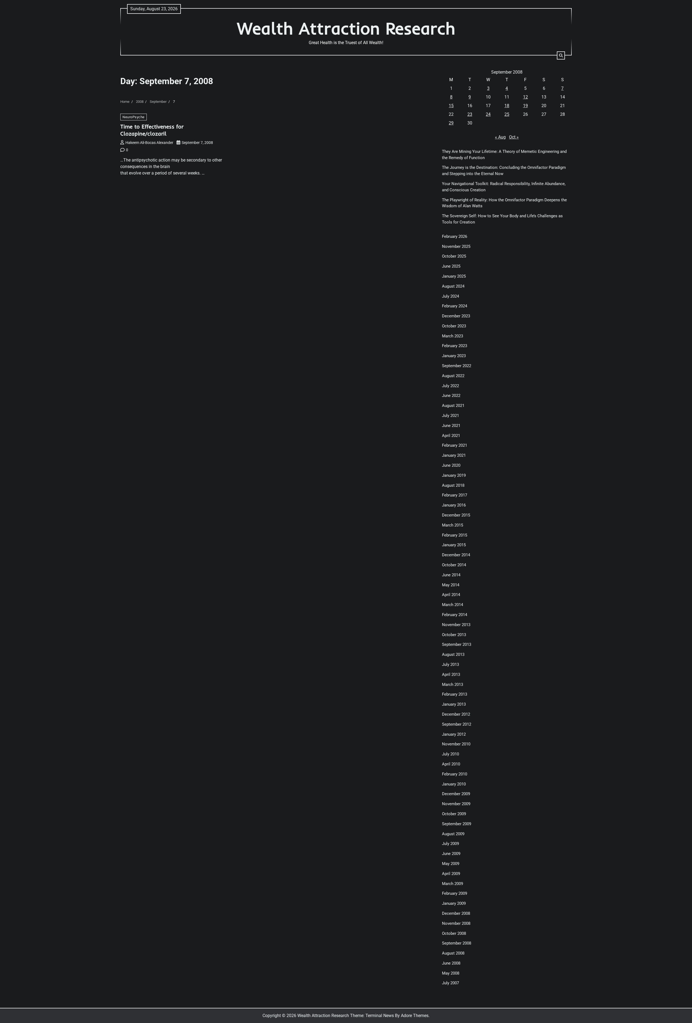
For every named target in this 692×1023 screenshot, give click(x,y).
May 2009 (450, 863)
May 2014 (450, 585)
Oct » (514, 137)
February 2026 (454, 236)
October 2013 (454, 634)
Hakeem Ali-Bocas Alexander (149, 142)
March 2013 (452, 684)
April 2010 (451, 764)
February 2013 (454, 694)
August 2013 (453, 654)
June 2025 (451, 266)
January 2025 (454, 276)
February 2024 (454, 306)
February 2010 (454, 774)
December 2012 (456, 714)
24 (488, 114)
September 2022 (456, 365)
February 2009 (454, 893)
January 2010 (454, 784)
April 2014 (451, 594)
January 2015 (454, 544)
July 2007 (450, 983)
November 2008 (456, 923)
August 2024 (453, 286)
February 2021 (454, 445)
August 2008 (453, 953)
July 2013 (450, 664)
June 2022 (451, 395)
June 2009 (451, 853)
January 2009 (454, 903)
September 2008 (456, 943)
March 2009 (452, 883)
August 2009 (453, 833)
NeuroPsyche (133, 117)
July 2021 (450, 415)
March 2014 (452, 604)
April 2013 (451, 674)
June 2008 (451, 963)
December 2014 (456, 554)
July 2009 (450, 843)
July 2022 (450, 385)
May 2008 (450, 973)
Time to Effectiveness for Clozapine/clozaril (152, 130)
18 (506, 105)
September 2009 (456, 823)
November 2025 (456, 246)
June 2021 (451, 425)
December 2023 (456, 316)
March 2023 (452, 336)
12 (525, 97)
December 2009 (456, 793)
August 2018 (453, 485)
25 (506, 114)
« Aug (500, 137)
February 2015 (454, 535)
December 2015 (456, 515)
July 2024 (450, 296)
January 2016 (454, 505)
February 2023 (454, 345)
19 (525, 105)
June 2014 (451, 575)
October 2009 (454, 813)
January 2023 (454, 355)
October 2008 (454, 933)
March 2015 (452, 525)
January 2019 (454, 475)
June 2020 (451, 465)
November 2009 (456, 803)
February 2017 (454, 495)
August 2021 (453, 405)
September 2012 (456, 724)
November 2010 (456, 744)
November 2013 (456, 624)
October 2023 (454, 326)
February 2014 (454, 614)
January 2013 (454, 704)
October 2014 (454, 565)
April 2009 (451, 873)
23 (469, 114)
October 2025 (454, 256)
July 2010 (450, 754)
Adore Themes (414, 1015)
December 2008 (456, 913)
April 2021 (451, 435)
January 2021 (454, 455)
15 (451, 105)
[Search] (561, 55)
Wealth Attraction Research (346, 28)
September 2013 (456, 644)
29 (451, 123)
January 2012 (454, 734)
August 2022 (453, 375)
